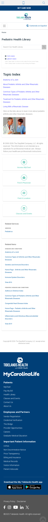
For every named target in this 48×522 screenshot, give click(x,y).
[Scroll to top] (43, 517)
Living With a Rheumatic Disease (15, 107)
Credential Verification (13, 420)
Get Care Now (24, 8)
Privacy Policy (9, 501)
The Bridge (8, 424)
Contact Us (8, 402)
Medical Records (11, 461)
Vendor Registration (12, 416)
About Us (7, 406)
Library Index (11, 59)
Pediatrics (9, 231)
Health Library (9, 394)
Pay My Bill (8, 391)
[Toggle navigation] (4, 26)
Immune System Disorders (15, 277)
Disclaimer (21, 501)
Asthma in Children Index (14, 291)
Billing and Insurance (12, 457)
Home (4, 32)
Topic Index (11, 56)
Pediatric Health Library (16, 39)
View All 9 (8, 324)
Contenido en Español (38, 26)
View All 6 (8, 282)
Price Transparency (12, 454)
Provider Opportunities (13, 428)
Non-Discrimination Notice (15, 450)
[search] (21, 47)
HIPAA (6, 446)
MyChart (7, 387)
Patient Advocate (11, 469)
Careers (7, 432)
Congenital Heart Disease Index (16, 303)
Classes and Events (12, 398)
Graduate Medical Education (15, 436)
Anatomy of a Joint (10, 80)
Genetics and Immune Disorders (17, 265)
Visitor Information (11, 465)
